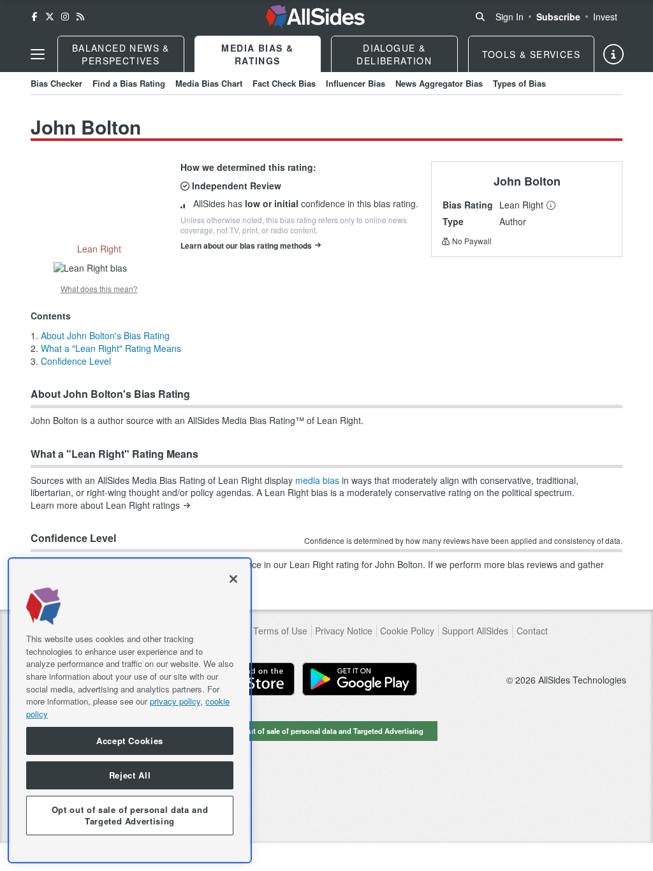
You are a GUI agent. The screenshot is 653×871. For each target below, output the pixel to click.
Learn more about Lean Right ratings (105, 505)
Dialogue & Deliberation (394, 54)
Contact (532, 631)
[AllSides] (315, 17)
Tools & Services (531, 54)
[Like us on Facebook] (34, 17)
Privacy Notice (343, 631)
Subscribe (558, 16)
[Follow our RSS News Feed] (80, 17)
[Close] (233, 579)
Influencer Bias (355, 83)
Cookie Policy (407, 631)
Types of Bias (519, 83)
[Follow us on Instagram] (65, 17)
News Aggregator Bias (439, 83)
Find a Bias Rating (128, 83)
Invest (605, 16)
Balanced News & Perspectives (121, 54)
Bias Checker (56, 83)
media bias (317, 480)
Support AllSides (475, 631)
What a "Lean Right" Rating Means (111, 348)
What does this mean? (99, 289)
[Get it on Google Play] (359, 679)
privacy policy (175, 701)
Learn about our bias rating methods (246, 245)
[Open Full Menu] (37, 54)
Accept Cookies (129, 741)
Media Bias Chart (208, 83)
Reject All (130, 775)
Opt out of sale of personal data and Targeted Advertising (326, 731)
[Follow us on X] (49, 17)
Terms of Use (280, 631)
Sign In (509, 16)
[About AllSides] (613, 54)
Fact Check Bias (284, 83)
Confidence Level (76, 361)
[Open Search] (480, 16)
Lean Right (521, 204)
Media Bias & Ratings (257, 54)
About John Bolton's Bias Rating (105, 335)
